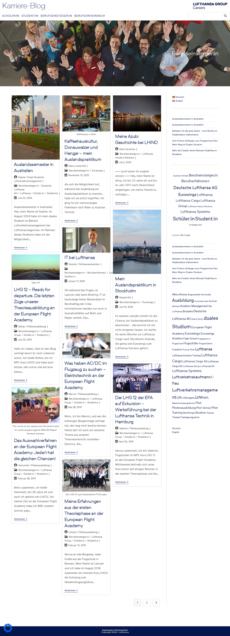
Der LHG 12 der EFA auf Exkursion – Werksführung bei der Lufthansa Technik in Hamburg (135, 410)
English (175, 432)
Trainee (210, 412)
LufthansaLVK (207, 366)
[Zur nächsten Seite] (156, 602)
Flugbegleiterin (204, 338)
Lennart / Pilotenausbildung (83, 532)
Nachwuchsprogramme (183, 403)
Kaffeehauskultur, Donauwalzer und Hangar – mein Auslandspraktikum (83, 150)
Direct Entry (197, 319)
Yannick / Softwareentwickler (84, 264)
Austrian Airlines (180, 175)
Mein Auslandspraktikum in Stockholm (135, 285)
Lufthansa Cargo (188, 200)
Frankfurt (177, 349)
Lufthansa (25, 193)
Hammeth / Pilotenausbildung (34, 465)
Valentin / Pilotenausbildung (134, 428)
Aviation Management (194, 306)
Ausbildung (183, 300)
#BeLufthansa (179, 294)
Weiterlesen (20, 247)
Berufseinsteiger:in (28, 185)
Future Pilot (189, 349)
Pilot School (203, 408)
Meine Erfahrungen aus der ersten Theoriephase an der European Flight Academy (84, 513)
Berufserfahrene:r (96, 272)
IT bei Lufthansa (80, 257)
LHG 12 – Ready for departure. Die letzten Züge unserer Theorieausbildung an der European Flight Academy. (34, 304)
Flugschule (177, 343)
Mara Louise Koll (77, 166)
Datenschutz (121, 630)
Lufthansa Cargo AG (195, 361)
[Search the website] (209, 15)
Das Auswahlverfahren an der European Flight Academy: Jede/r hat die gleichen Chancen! (35, 449)
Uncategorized (195, 224)
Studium (200, 413)
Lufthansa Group (191, 366)
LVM (199, 397)
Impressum (107, 630)
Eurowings (97, 170)
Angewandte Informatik (199, 294)
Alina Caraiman (127, 149)
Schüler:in (39, 193)
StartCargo (189, 413)
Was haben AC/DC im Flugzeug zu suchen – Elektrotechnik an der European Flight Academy (86, 375)
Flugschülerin (205, 343)
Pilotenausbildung (184, 408)
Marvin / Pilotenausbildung (83, 394)
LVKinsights (188, 398)
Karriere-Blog (23, 5)
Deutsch (176, 428)
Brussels (188, 311)
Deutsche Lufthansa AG (195, 188)
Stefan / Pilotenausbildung (32, 326)
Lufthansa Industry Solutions (200, 206)
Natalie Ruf (125, 297)
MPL (206, 398)
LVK (179, 397)
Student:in (52, 193)
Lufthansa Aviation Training (186, 355)
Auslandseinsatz (201, 301)
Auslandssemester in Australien (188, 118)
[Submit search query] (225, 15)
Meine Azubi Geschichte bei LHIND (136, 139)
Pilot (198, 403)
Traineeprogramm (190, 417)
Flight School (190, 338)
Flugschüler (191, 343)
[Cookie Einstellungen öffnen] (8, 631)
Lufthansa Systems (195, 211)
